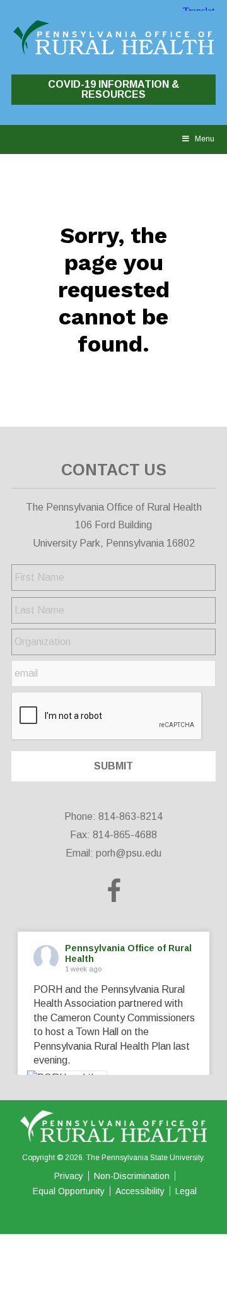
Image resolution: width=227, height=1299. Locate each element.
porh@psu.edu (128, 853)
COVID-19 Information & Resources (113, 89)
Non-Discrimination (132, 1176)
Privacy (68, 1176)
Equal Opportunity (69, 1191)
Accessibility (140, 1191)
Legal (186, 1191)
